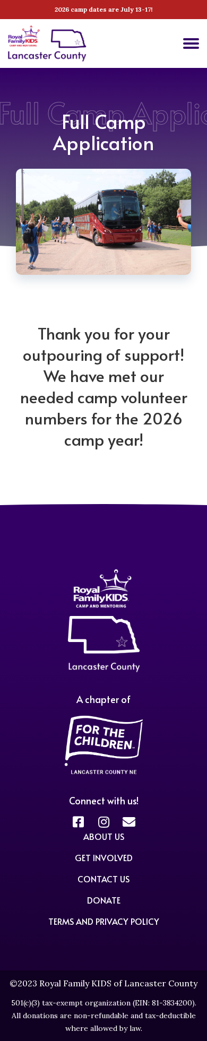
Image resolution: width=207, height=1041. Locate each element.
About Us (103, 836)
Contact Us (103, 878)
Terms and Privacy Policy (103, 921)
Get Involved (104, 857)
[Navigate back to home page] (47, 58)
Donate (103, 900)
